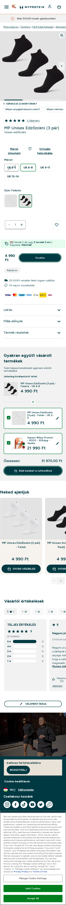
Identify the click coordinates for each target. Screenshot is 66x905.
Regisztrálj (18, 770)
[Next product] (61, 580)
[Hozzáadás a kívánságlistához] (56, 225)
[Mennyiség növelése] (22, 225)
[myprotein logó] (32, 7)
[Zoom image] (62, 35)
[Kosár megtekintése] (59, 7)
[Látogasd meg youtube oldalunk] (32, 804)
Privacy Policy (21, 871)
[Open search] (14, 7)
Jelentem (57, 685)
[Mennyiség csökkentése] (9, 225)
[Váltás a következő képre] (62, 66)
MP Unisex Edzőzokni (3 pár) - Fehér (21, 545)
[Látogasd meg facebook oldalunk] (15, 804)
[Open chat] (49, 804)
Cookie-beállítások (17, 781)
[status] (15, 225)
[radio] (11, 167)
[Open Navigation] (6, 7)
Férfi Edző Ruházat (43, 27)
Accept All (33, 898)
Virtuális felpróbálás (45, 151)
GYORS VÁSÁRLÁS (24, 568)
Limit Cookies (33, 888)
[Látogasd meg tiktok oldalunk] (23, 804)
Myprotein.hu (11, 27)
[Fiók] (50, 7)
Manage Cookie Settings (33, 878)
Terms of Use (40, 871)
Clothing (25, 27)
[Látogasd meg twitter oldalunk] (40, 804)
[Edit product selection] (57, 418)
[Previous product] (54, 580)
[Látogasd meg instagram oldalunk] (7, 804)
